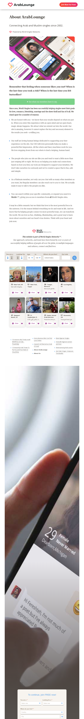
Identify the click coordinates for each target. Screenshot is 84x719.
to (35, 254)
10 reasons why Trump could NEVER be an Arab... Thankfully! (21, 342)
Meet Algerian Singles (62, 338)
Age (28, 254)
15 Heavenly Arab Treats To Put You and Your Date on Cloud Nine (21, 350)
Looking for (20, 254)
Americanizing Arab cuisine (64, 347)
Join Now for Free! (68, 4)
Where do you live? (50, 254)
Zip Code (65, 254)
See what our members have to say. (43, 101)
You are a (9, 254)
